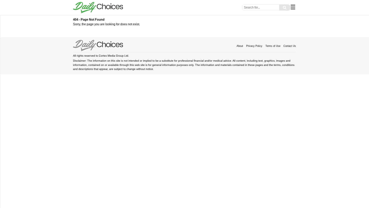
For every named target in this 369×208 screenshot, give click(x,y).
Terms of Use (272, 45)
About (240, 45)
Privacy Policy (254, 45)
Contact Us (289, 45)
